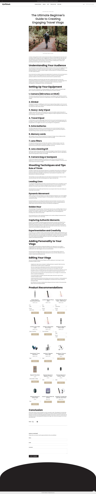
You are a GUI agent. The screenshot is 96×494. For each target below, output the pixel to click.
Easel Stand (35, 472)
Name (30, 437)
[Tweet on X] (33, 422)
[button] (2, 1)
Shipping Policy (55, 489)
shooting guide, (46, 11)
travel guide (51, 11)
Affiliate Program (52, 470)
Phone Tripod (38, 4)
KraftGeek (46, 492)
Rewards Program (52, 474)
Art (48, 4)
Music (44, 4)
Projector (53, 4)
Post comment (33, 456)
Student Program (52, 472)
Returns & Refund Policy (70, 489)
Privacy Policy (85, 489)
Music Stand (35, 470)
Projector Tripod (36, 474)
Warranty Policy (62, 489)
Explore (59, 4)
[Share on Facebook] (35, 422)
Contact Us (51, 478)
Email (30, 442)
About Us (51, 468)
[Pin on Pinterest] (37, 422)
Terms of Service (79, 489)
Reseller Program (52, 476)
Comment (31, 447)
